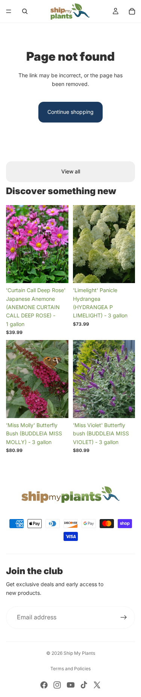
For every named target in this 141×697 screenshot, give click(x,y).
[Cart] (132, 11)
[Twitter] (97, 684)
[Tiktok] (83, 684)
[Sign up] (124, 617)
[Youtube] (70, 684)
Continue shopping (70, 112)
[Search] (25, 11)
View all (70, 171)
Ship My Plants (79, 653)
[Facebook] (44, 684)
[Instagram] (57, 684)
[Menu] (8, 11)
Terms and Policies (70, 668)
